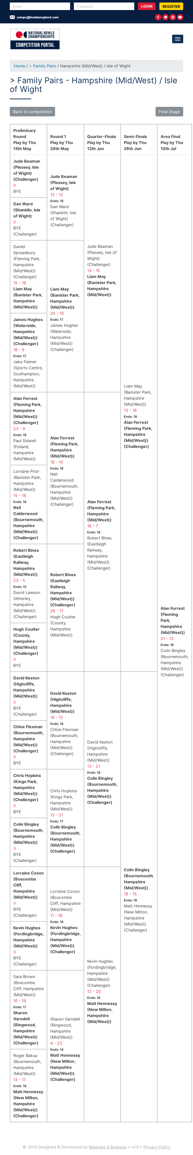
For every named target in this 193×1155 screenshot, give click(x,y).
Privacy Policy (156, 1146)
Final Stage (169, 111)
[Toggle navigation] (177, 39)
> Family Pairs (43, 65)
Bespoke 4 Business (108, 1146)
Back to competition (32, 111)
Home (19, 65)
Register (171, 6)
